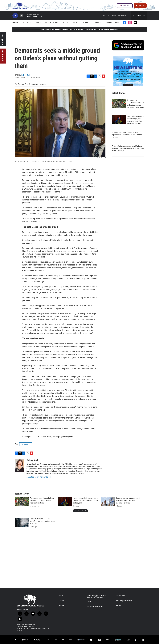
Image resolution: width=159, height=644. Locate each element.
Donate (141, 6)
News (38, 22)
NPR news (25, 444)
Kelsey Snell (25, 75)
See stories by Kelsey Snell (38, 477)
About (75, 22)
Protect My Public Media (124, 601)
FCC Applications (121, 596)
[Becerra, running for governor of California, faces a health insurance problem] (108, 501)
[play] (15, 15)
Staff (89, 601)
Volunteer (125, 5)
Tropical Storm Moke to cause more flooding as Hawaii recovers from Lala (42, 521)
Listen (15, 22)
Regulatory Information (95, 606)
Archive (118, 605)
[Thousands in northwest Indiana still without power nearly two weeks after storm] (119, 103)
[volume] (21, 15)
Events (98, 22)
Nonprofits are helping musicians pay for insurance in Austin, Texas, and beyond (86, 500)
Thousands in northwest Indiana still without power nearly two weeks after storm (42, 500)
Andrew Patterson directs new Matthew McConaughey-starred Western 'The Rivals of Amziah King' (128, 148)
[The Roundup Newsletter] (128, 71)
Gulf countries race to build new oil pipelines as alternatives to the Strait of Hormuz (127, 134)
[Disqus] (79, 559)
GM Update (2, 39)
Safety (118, 22)
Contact (61, 601)
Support (87, 22)
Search (109, 22)
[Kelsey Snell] (19, 465)
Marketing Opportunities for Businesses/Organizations (96, 596)
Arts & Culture (51, 22)
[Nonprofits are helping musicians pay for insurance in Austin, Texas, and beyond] (119, 119)
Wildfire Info (2, 56)
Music (65, 22)
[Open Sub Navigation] (20, 22)
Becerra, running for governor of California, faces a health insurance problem (128, 500)
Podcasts (27, 22)
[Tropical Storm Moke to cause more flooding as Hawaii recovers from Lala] (22, 522)
